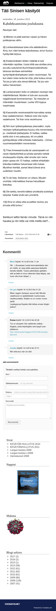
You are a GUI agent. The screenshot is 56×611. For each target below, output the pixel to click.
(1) (14, 562)
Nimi (8, 374)
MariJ (12, 261)
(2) (14, 556)
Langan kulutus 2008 (20, 450)
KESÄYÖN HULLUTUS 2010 (25, 444)
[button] (25, 3)
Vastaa (11, 282)
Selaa (30, 3)
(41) (15, 583)
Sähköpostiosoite (19, 383)
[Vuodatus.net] (12, 604)
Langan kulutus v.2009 (21, 453)
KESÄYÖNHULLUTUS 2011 (24, 447)
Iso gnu (13, 289)
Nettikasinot (19, 3)
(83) (15, 571)
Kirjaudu (49, 3)
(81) (15, 574)
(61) (15, 568)
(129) (15, 580)
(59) (15, 565)
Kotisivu (27, 392)
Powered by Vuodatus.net (43, 607)
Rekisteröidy (39, 3)
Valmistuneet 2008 (19, 456)
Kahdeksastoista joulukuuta (23, 23)
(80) (15, 577)
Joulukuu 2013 (22, 238)
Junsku (13, 348)
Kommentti (10, 401)
